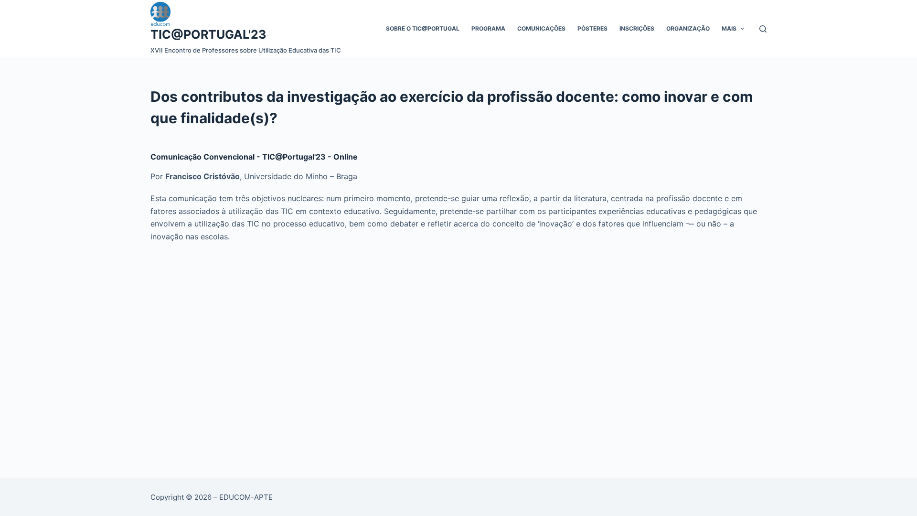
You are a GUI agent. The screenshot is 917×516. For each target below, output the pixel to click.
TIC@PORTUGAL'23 (208, 34)
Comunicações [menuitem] (541, 28)
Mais (729, 28)
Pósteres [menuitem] (592, 28)
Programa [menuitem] (488, 28)
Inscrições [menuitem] (636, 28)
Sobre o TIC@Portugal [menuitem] (422, 28)
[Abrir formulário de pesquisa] (763, 28)
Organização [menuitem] (688, 28)
